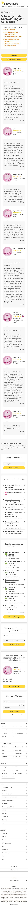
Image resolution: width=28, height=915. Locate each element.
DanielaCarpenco (22, 584)
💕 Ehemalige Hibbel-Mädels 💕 (13, 493)
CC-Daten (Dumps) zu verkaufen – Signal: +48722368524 (11, 607)
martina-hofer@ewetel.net (18, 313)
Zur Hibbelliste (14, 686)
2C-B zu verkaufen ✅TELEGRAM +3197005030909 (10, 589)
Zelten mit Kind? (10, 507)
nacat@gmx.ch (17, 68)
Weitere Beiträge (14, 617)
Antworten (14, 55)
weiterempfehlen (14, 869)
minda (15, 129)
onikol (20, 528)
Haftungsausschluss (14, 904)
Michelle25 (21, 496)
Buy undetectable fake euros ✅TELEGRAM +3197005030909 (13, 563)
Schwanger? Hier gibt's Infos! (13, 36)
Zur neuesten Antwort (14, 59)
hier (2, 450)
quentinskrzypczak (22, 593)
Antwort (22, 120)
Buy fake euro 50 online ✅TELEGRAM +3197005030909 (12, 572)
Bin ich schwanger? (10, 29)
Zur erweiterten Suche (18, 715)
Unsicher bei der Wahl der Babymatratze (13, 486)
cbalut (18, 558)
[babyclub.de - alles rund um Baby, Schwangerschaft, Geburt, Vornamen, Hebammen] (10, 4)
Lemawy (15, 667)
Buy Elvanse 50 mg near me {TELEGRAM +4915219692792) (13, 514)
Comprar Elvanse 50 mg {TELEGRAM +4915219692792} (12, 523)
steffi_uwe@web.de (19, 248)
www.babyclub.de (15, 888)
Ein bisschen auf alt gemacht (13, 531)
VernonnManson (22, 489)
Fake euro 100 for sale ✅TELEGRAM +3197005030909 (12, 554)
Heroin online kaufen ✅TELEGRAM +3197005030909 (11, 598)
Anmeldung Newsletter (14, 880)
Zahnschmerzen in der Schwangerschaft (12, 581)
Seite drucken (14, 866)
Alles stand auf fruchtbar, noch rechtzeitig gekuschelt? (13, 501)
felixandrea (21, 509)
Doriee (20, 533)
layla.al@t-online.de (19, 211)
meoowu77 (21, 504)
